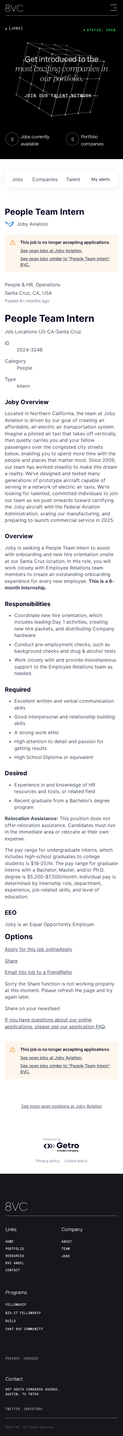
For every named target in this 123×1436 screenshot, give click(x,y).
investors (33, 1409)
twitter (12, 1409)
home (9, 1241)
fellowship (15, 1304)
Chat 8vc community (24, 1329)
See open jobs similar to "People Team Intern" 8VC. (65, 261)
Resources (14, 1256)
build (10, 1321)
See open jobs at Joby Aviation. (51, 250)
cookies (31, 1358)
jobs (17, 179)
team (65, 1248)
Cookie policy (75, 1161)
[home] (14, 8)
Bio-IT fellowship (23, 1313)
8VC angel (14, 1263)
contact (12, 1270)
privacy (12, 1358)
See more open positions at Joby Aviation (61, 1106)
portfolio (14, 1248)
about (66, 1241)
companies (45, 179)
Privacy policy (48, 1161)
